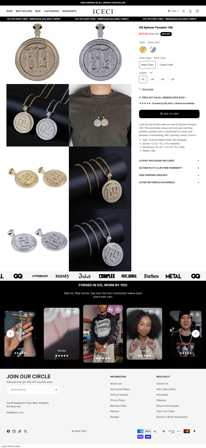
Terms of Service (119, 394)
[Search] (183, 11)
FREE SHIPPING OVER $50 (153, 175)
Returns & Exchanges (167, 405)
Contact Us (162, 383)
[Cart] (197, 11)
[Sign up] (55, 389)
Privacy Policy (117, 400)
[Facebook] (8, 431)
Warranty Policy (118, 405)
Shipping (161, 400)
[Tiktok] (20, 431)
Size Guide (162, 394)
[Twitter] (25, 431)
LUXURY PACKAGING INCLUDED (156, 160)
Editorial (114, 411)
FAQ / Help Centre (165, 389)
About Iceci (116, 383)
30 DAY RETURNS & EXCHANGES (157, 182)
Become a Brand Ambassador (172, 416)
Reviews (114, 416)
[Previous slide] (10, 334)
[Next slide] (196, 334)
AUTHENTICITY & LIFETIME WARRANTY (160, 167)
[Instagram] (14, 431)
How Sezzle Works (120, 389)
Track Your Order (165, 411)
